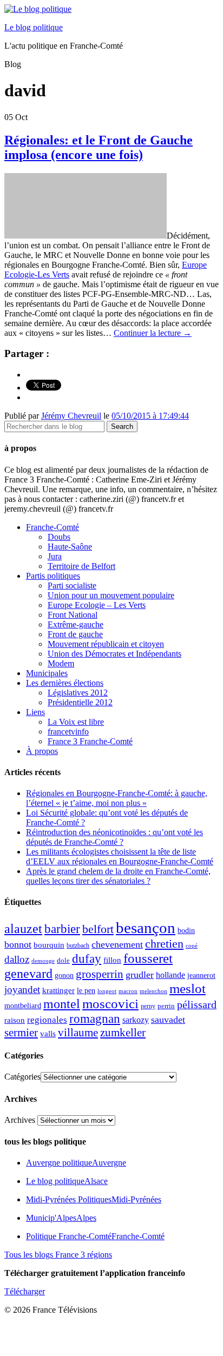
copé (192, 946)
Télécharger (24, 1291)
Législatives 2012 (78, 692)
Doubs (59, 536)
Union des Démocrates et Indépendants (114, 653)
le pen (86, 991)
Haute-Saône (70, 546)
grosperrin (99, 974)
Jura (55, 556)
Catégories (22, 1076)
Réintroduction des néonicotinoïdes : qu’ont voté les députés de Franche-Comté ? (114, 837)
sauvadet (168, 1019)
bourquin (49, 945)
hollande (170, 975)
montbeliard (22, 1005)
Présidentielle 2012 (80, 702)
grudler (140, 974)
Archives (19, 1120)
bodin (186, 931)
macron (128, 991)
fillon (112, 959)
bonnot (17, 944)
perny (148, 1006)
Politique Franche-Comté (95, 1236)
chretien (164, 943)
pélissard (197, 1004)
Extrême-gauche (75, 624)
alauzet (23, 928)
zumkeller (123, 1032)
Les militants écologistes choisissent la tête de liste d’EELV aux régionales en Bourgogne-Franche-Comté (119, 856)
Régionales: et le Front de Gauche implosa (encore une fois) (98, 147)
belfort (98, 929)
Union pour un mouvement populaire (111, 595)
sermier (21, 1032)
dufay (86, 958)
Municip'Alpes (61, 1217)
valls (48, 1033)
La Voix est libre (76, 721)
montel (61, 1004)
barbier (62, 929)
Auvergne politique (76, 1162)
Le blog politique (33, 27)
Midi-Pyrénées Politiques (93, 1199)
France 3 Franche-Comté (90, 741)
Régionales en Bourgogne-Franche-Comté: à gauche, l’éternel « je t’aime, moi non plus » (116, 798)
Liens (35, 712)
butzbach (78, 945)
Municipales (47, 673)
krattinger (58, 990)
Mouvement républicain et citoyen (106, 644)
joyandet (22, 989)
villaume (78, 1033)
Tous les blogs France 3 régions (58, 1254)
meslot (187, 988)
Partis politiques (53, 575)
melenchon (153, 991)
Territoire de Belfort (81, 566)
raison (14, 1019)
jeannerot (201, 975)
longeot (106, 991)
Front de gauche (75, 634)
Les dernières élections (64, 682)
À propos (42, 751)
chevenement (117, 944)
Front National (72, 614)
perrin (166, 1006)
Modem (61, 663)
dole (63, 960)
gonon (64, 975)
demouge (43, 960)
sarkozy (135, 1019)
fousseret (148, 958)
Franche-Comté (52, 527)
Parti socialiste (72, 585)
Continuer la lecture (153, 333)
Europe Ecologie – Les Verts (97, 605)
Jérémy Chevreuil (71, 415)
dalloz (16, 959)
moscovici (110, 1003)
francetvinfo (68, 731)
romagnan (94, 1018)
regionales (47, 1020)
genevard (28, 973)
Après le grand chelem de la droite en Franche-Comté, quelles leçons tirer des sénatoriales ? (118, 875)
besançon (145, 927)
